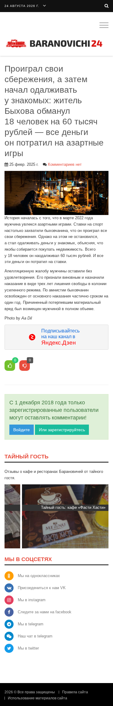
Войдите (21, 429)
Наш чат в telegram (35, 636)
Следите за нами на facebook (44, 612)
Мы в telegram (30, 624)
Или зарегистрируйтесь (62, 429)
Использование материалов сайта (37, 698)
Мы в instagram (32, 600)
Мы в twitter (28, 648)
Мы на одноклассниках (39, 575)
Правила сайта (75, 692)
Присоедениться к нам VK (42, 588)
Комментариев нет (65, 164)
